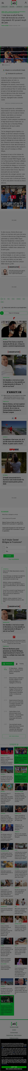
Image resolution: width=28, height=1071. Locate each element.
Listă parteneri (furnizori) (4, 1064)
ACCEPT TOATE (14, 1067)
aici (13, 1052)
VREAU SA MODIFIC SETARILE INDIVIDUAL (14, 1068)
